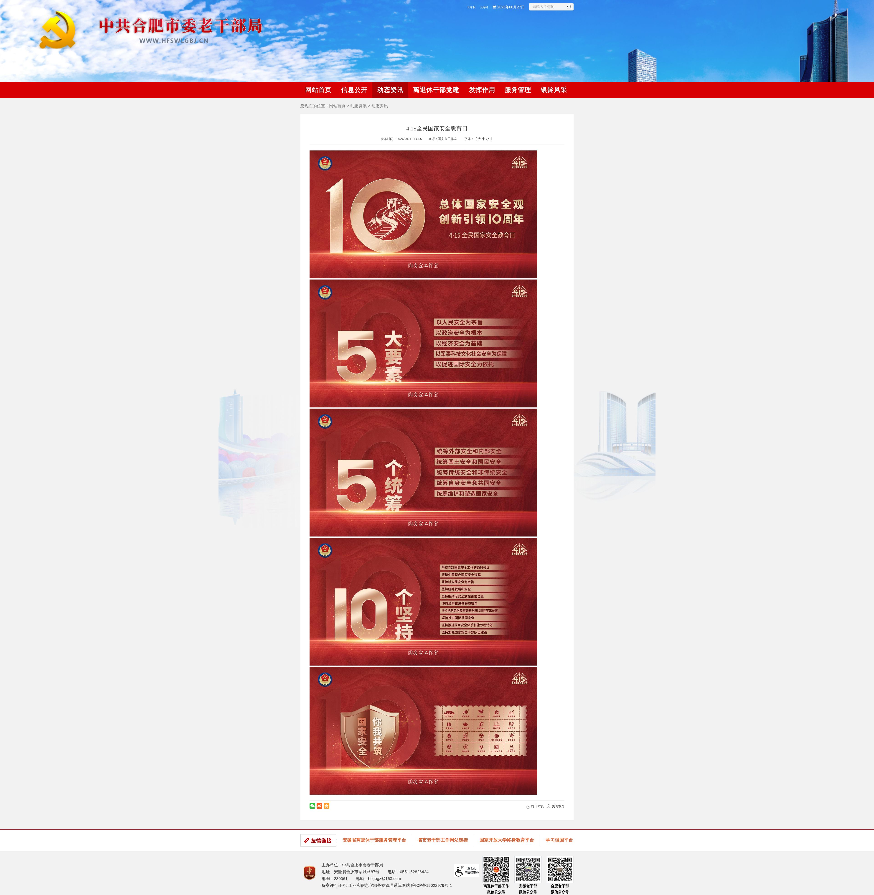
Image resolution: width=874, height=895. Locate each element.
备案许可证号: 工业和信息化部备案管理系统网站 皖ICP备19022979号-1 (387, 885)
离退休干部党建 (436, 89)
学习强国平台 (559, 839)
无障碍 (484, 7)
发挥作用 (482, 89)
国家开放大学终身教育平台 (507, 839)
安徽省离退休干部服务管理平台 (374, 839)
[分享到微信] (312, 806)
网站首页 (318, 89)
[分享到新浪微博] (319, 806)
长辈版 (471, 7)
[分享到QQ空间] (326, 806)
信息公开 (354, 89)
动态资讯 (390, 89)
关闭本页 (558, 806)
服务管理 (518, 89)
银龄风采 (554, 89)
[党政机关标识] (309, 872)
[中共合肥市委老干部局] (143, 29)
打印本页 (537, 806)
